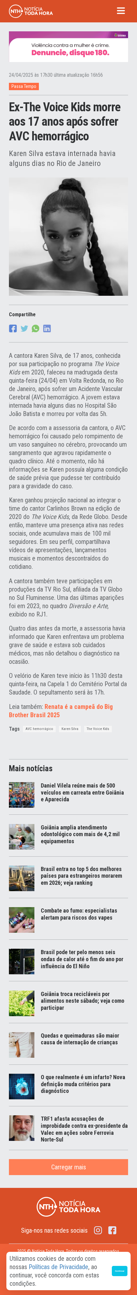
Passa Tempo (23, 86)
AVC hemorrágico (39, 729)
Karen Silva (69, 729)
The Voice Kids (98, 729)
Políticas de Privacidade (58, 1267)
